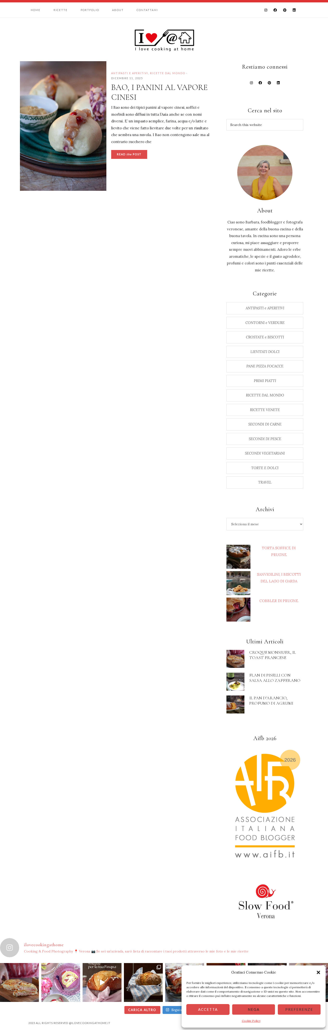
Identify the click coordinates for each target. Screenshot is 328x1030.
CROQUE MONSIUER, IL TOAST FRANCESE (272, 655)
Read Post (129, 154)
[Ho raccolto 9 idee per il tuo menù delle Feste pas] (102, 982)
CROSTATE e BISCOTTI (265, 337)
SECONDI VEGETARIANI (265, 453)
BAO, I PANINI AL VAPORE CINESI (159, 92)
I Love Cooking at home (164, 39)
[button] (318, 972)
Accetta (208, 1009)
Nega (254, 1009)
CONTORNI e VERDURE (265, 322)
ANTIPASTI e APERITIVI (129, 73)
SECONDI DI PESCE (265, 439)
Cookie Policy (251, 1021)
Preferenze (299, 1009)
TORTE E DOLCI (265, 468)
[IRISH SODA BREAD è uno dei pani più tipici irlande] (143, 982)
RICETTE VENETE (265, 409)
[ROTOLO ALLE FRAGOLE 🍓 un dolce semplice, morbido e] (60, 982)
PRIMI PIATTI (265, 380)
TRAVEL (265, 482)
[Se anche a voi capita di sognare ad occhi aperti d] (19, 982)
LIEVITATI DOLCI (264, 351)
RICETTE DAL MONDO (167, 73)
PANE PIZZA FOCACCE (264, 366)
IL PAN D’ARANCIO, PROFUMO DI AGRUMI (271, 700)
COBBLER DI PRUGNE (278, 601)
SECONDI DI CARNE (264, 424)
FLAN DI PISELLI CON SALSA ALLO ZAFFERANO (274, 677)
